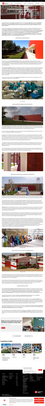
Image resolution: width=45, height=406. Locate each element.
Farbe (16, 381)
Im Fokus (3, 373)
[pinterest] (20, 14)
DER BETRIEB (10, 373)
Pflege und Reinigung (25, 393)
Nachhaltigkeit (4, 379)
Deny (39, 402)
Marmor (17, 377)
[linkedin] (24, 14)
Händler (31, 375)
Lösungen (24, 373)
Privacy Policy (38, 378)
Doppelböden (24, 383)
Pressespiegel (31, 379)
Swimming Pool (25, 389)
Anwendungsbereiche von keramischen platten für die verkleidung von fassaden (26, 380)
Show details (10, 404)
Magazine (3, 381)
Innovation (10, 378)
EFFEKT (17, 373)
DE (41, 0)
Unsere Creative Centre (33, 380)
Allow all (39, 398)
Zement (17, 382)
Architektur (10, 377)
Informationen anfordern (32, 378)
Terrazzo (17, 385)
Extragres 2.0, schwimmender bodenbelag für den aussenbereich (25, 386)
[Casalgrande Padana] (6, 3)
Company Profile (11, 375)
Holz (16, 379)
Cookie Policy (38, 379)
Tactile (24, 391)
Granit (17, 383)
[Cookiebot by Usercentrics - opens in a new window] (4, 404)
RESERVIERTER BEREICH (40, 377)
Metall (17, 378)
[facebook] (22, 14)
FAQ (37, 375)
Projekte (3, 384)
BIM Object (3, 383)
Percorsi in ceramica (4, 380)
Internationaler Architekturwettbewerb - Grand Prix (5, 376)
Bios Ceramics (25, 390)
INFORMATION (39, 373)
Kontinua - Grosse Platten (25, 376)
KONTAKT (31, 373)
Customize (38, 400)
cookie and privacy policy (12, 402)
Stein (16, 375)
